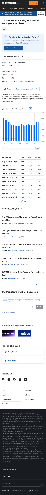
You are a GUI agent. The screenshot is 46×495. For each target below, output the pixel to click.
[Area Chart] (7, 108)
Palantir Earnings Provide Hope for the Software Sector (22, 259)
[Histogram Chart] (3, 108)
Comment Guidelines (8, 312)
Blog (3, 390)
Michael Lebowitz (13, 264)
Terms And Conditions (9, 469)
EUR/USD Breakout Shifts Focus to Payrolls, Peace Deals (23, 273)
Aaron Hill (11, 237)
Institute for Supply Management (22, 81)
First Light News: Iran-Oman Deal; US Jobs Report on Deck (22, 232)
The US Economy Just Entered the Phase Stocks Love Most (22, 218)
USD (12, 78)
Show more (6, 101)
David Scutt (12, 278)
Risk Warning (6, 483)
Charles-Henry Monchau (16, 223)
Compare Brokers (13, 48)
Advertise (28, 395)
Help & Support (30, 399)
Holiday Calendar (26, 8)
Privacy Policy (6, 476)
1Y (13, 108)
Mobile (4, 395)
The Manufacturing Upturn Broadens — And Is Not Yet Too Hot (23, 246)
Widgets (5, 404)
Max (23, 108)
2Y (16, 108)
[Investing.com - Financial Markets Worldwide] (12, 3)
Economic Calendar (9, 8)
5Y (20, 108)
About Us (28, 390)
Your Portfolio (6, 399)
